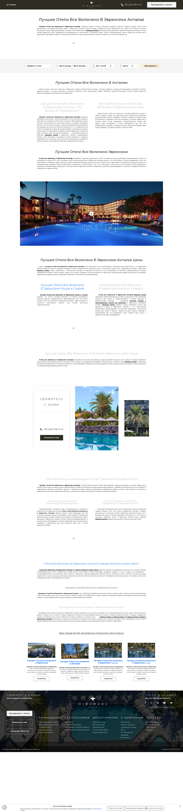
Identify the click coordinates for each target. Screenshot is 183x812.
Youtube (149, 730)
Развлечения (98, 727)
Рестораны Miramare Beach (77, 727)
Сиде (141, 662)
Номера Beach (45, 727)
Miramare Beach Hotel (48, 722)
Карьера (124, 735)
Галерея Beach (153, 722)
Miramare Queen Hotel (49, 725)
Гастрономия (77, 717)
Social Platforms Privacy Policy (161, 707)
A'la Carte (69, 722)
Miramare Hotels (92, 30)
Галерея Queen (153, 725)
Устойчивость (127, 732)
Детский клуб (99, 725)
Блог (123, 730)
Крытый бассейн (100, 732)
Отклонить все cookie (155, 808)
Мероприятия (105, 717)
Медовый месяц (46, 732)
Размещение (50, 717)
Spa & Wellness (99, 722)
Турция (108, 662)
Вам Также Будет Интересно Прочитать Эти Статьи (91, 633)
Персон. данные (128, 725)
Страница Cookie (128, 727)
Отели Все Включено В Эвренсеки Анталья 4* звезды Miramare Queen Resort (91, 563)
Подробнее (96, 809)
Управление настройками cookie (136, 808)
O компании (132, 717)
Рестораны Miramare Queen (77, 730)
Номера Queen (45, 730)
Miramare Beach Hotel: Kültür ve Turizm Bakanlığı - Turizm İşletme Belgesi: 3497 (63, 744)
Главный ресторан (73, 725)
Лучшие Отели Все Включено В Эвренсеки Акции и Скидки (62, 286)
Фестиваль (151, 727)
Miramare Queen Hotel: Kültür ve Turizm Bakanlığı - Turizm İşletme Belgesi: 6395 (119, 744)
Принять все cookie (115, 808)
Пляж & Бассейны (100, 730)
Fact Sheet (125, 722)
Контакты (125, 738)
